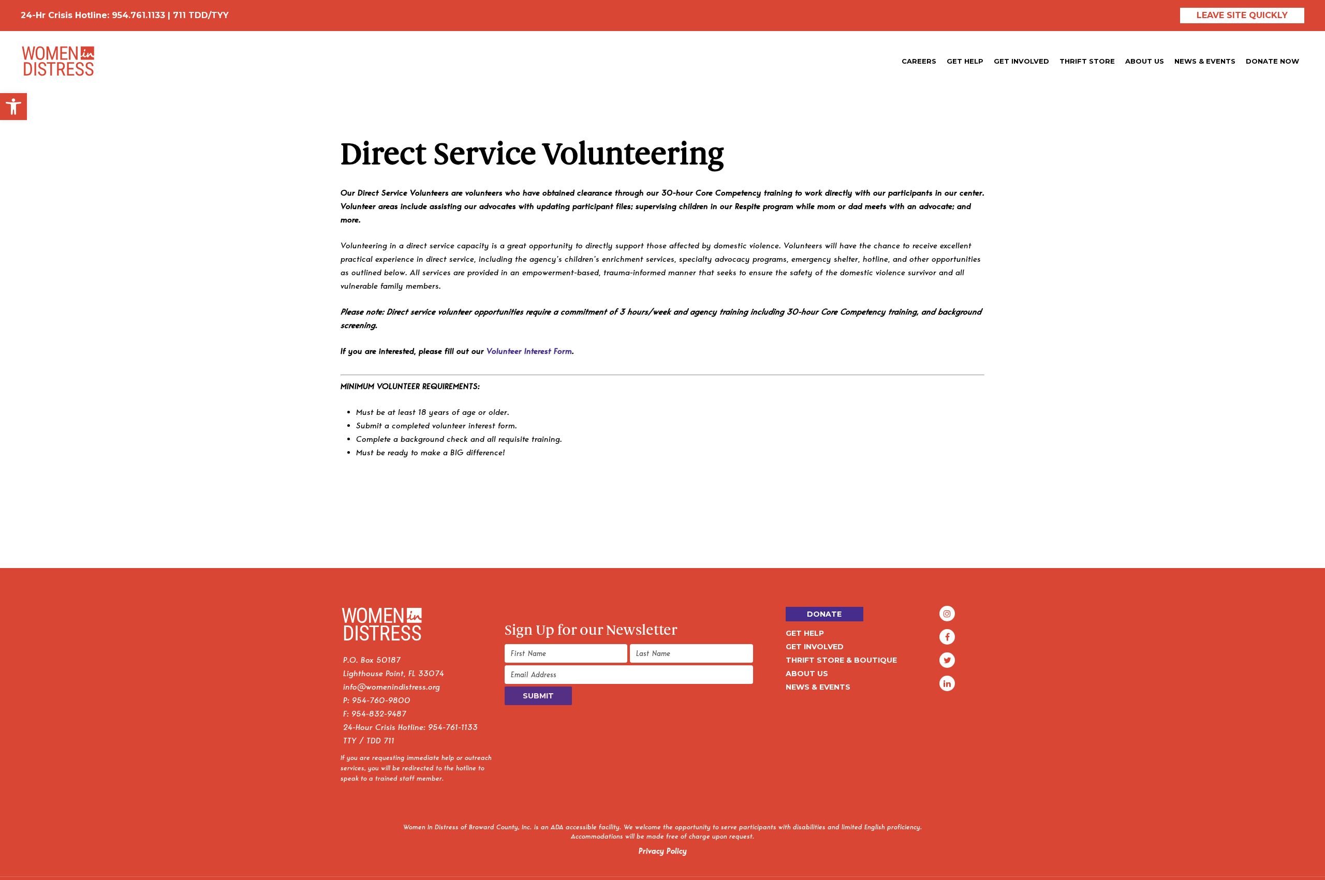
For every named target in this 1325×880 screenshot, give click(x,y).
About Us (807, 673)
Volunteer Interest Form (529, 351)
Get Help (805, 633)
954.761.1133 (138, 15)
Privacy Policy (663, 851)
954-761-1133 (453, 727)
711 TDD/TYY (201, 15)
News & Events (818, 687)
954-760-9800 (381, 700)
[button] (13, 106)
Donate (824, 614)
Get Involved (815, 646)
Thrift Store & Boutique (841, 660)
